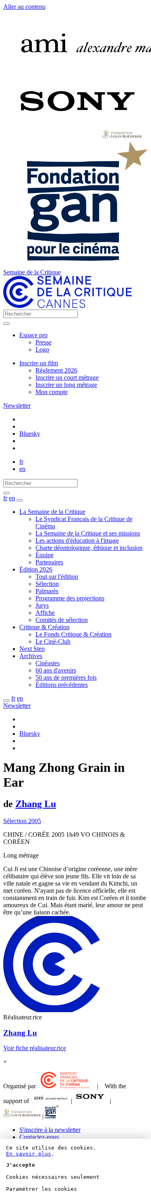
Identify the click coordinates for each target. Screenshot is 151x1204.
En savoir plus (28, 1154)
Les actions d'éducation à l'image (77, 540)
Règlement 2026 (56, 370)
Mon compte (51, 392)
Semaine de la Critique (32, 272)
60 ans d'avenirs (55, 670)
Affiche (45, 612)
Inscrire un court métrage (67, 377)
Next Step (32, 648)
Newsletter (17, 405)
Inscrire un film (38, 363)
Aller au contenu (24, 6)
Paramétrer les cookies (41, 1189)
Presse (43, 342)
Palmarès (46, 591)
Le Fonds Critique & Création (73, 634)
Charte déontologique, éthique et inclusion (89, 547)
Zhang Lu (35, 804)
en (22, 468)
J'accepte (20, 1165)
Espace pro (33, 335)
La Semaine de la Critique (52, 511)
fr (21, 461)
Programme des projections (69, 598)
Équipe (44, 555)
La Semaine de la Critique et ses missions (87, 533)
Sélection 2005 (22, 820)
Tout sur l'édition (56, 576)
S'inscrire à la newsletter (50, 1129)
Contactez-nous (39, 1137)
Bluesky (29, 433)
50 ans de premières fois (66, 677)
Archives (30, 655)
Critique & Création (44, 627)
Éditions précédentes (61, 684)
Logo (42, 349)
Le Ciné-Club (52, 641)
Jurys (42, 605)
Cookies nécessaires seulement (52, 1177)
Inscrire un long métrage (66, 384)
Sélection (47, 583)
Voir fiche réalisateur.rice (34, 1048)
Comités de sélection (61, 619)
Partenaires (49, 562)
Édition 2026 (35, 569)
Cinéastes (47, 663)
